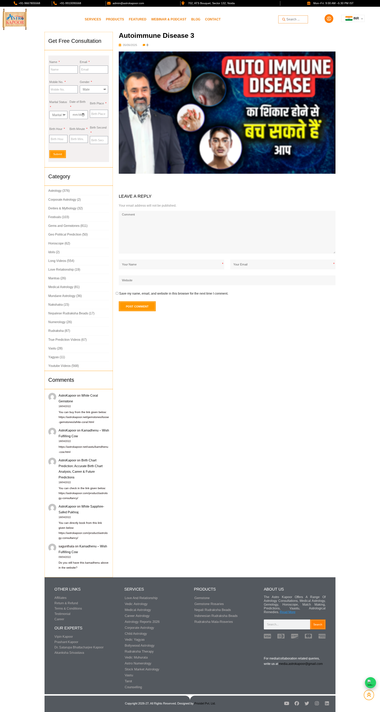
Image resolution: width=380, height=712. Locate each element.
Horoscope (56, 243)
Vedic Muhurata (136, 657)
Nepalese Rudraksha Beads (68, 313)
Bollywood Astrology (140, 645)
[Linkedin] (327, 703)
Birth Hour (56, 129)
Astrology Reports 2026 (142, 622)
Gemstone (202, 598)
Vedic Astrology (136, 604)
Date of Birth (77, 101)
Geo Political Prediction (64, 234)
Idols (51, 252)
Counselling (133, 687)
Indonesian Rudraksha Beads (216, 616)
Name (53, 62)
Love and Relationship (141, 598)
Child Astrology (136, 634)
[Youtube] (286, 703)
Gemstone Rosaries (209, 604)
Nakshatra (55, 304)
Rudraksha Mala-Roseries (213, 622)
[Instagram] (316, 703)
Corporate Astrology (62, 199)
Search (317, 624)
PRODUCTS (115, 19)
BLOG (195, 19)
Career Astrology (137, 616)
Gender (85, 82)
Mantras (54, 278)
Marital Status (58, 102)
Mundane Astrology (61, 296)
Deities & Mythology (62, 208)
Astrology (55, 190)
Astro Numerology (138, 663)
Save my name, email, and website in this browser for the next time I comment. (173, 293)
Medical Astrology (60, 287)
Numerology (57, 322)
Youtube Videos (59, 365)
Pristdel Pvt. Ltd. (205, 703)
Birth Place (97, 103)
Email (84, 62)
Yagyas (53, 357)
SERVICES (93, 19)
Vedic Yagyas (135, 639)
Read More (287, 612)
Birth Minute (77, 129)
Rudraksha (56, 330)
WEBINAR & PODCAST (168, 19)
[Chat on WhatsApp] (370, 682)
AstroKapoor (67, 395)
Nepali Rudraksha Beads (212, 610)
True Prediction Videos (64, 339)
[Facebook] (296, 703)
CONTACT (213, 19)
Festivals (54, 217)
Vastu (52, 348)
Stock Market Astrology (142, 669)
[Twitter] (306, 703)
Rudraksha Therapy (139, 651)
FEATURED (137, 19)
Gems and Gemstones (64, 225)
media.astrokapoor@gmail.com (301, 663)
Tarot (128, 681)
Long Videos (57, 260)
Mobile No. (56, 82)
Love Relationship (61, 269)
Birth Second (98, 127)
